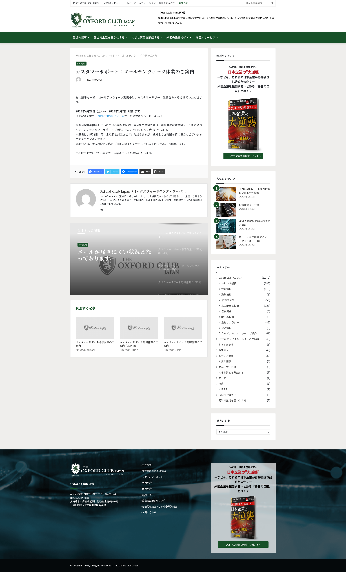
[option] (139, 259)
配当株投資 (227, 317)
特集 (221, 383)
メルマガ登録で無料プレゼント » (243, 156)
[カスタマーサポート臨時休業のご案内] (183, 328)
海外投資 (226, 294)
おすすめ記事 (226, 344)
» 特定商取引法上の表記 (153, 470)
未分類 (222, 378)
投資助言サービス (249, 205)
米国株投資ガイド (178, 37)
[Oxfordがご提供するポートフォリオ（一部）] (226, 242)
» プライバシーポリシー (153, 476)
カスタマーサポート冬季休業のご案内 (95, 343)
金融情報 (226, 328)
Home (81, 55)
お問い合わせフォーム (110, 116)
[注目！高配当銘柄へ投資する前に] (226, 226)
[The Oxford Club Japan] (102, 20)
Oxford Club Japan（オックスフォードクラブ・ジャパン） (143, 191)
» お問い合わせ (148, 512)
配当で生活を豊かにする (109, 37)
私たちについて (135, 3)
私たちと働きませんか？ (162, 3)
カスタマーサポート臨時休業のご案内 (183, 343)
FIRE (224, 389)
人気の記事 (225, 361)
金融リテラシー (230, 322)
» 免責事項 (146, 494)
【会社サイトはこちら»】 (103, 494)
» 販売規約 (146, 488)
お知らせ (183, 3)
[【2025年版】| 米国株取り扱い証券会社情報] (226, 194)
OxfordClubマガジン (230, 277)
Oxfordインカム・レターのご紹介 (238, 333)
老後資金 (226, 311)
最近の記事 (80, 37)
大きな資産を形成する (145, 37)
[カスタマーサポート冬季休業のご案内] (95, 328)
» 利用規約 (146, 482)
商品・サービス (206, 37)
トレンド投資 (228, 283)
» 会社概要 (146, 465)
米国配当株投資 (230, 305)
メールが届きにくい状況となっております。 (114, 254)
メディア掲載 (226, 355)
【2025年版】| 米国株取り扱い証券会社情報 (254, 191)
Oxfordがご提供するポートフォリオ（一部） (254, 239)
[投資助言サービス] (226, 210)
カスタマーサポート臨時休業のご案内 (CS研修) (139, 343)
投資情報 (226, 289)
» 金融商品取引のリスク (153, 500)
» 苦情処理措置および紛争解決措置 (159, 506)
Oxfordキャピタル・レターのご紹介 (239, 339)
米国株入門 (227, 300)
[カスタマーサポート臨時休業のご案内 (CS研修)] (139, 328)
